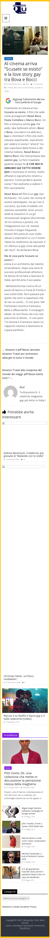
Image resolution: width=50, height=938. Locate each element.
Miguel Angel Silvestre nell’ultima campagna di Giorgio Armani (32, 811)
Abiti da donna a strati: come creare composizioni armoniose (34, 841)
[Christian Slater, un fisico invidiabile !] (23, 466)
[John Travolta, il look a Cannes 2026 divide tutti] (11, 822)
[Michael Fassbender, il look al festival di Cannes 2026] (11, 852)
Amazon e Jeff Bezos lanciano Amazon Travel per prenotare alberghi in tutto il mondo (21, 353)
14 (24, 459)
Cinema (9, 58)
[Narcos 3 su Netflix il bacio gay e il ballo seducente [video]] (25, 690)
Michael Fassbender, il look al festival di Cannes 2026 (33, 856)
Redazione (7, 906)
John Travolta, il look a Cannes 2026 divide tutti (32, 825)
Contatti (15, 906)
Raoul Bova (29, 87)
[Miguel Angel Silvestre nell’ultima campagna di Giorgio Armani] (11, 807)
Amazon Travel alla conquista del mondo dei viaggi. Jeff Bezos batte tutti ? (22, 374)
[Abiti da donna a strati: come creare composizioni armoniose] (11, 837)
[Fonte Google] (25, 101)
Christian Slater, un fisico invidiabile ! (19, 677)
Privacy (33, 906)
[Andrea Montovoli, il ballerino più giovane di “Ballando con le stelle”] (24, 423)
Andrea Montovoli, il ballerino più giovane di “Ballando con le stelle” (24, 454)
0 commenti (38, 84)
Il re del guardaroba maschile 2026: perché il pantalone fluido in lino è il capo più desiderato (33, 873)
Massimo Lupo (29, 787)
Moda (8, 768)
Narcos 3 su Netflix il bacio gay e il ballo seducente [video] (24, 717)
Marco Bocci (18, 87)
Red (27, 84)
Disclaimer (24, 906)
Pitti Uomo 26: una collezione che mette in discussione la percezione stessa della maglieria (22, 778)
